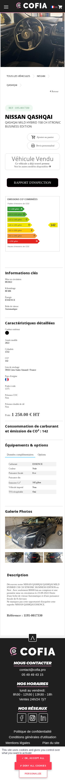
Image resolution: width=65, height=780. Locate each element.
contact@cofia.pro (33, 670)
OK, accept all (34, 758)
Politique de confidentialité (32, 731)
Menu (6, 6)
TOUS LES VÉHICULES (18, 76)
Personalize (33, 773)
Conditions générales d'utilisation (32, 737)
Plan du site (50, 743)
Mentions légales (18, 743)
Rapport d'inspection (32, 182)
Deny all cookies (34, 766)
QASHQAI (12, 85)
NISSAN (41, 76)
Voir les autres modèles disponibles (31, 166)
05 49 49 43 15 (32, 674)
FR (56, 7)
